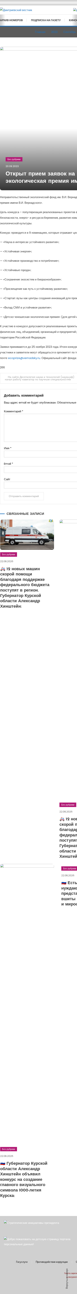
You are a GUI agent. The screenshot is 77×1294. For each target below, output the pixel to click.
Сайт (7, 479)
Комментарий (13, 411)
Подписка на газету (46, 20)
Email (8, 464)
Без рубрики (14, 159)
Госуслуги (21, 1262)
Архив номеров (11, 20)
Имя (7, 448)
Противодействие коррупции (52, 1262)
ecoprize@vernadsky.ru (24, 358)
